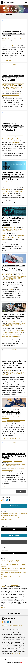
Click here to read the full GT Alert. (11, 438)
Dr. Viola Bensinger (7, 83)
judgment (12, 46)
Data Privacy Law (13, 185)
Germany (15, 88)
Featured (20, 43)
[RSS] (1, 500)
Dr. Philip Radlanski (8, 38)
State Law (10, 279)
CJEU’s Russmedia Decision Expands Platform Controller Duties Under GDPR (13, 33)
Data (8, 184)
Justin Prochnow (6, 189)
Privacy (24, 373)
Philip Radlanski (15, 142)
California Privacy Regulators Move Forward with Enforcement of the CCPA (13, 268)
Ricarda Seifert (5, 418)
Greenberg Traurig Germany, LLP (10, 139)
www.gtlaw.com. (16, 653)
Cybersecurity (16, 229)
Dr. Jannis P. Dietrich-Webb (11, 84)
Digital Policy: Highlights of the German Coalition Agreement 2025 (13, 77)
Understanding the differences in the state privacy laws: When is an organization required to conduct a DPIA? (14, 364)
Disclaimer (4, 626)
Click (3, 486)
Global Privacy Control (8, 325)
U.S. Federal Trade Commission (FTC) (12, 336)
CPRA (21, 372)
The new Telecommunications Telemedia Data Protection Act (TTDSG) (14, 455)
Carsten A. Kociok (17, 83)
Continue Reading (7, 60)
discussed (10, 289)
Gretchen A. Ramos (17, 273)
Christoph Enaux (12, 85)
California (9, 276)
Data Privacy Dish (14, 8)
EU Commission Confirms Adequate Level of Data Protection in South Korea (12, 411)
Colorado (17, 372)
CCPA (13, 276)
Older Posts (20, 491)
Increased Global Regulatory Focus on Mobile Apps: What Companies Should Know (13, 316)
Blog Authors (9, 535)
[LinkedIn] (7, 500)
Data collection (13, 184)
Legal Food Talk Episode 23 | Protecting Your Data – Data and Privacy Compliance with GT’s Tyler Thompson (13, 175)
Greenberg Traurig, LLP (9, 133)
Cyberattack (10, 229)
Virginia (7, 374)
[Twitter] (9, 500)
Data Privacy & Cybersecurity (14, 42)
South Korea (17, 421)
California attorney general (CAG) (11, 334)
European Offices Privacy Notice (15, 625)
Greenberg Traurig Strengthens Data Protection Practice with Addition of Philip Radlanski (13, 126)
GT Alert (11, 421)
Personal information (12, 278)
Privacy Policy (4, 625)
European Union (14, 43)
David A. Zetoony (7, 370)
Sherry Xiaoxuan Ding (7, 274)
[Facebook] (4, 500)
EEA (16, 420)
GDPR (24, 43)
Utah (3, 374)
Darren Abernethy (7, 273)
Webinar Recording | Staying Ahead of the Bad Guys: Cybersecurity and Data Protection (13, 221)
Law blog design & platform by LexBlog (13, 662)
